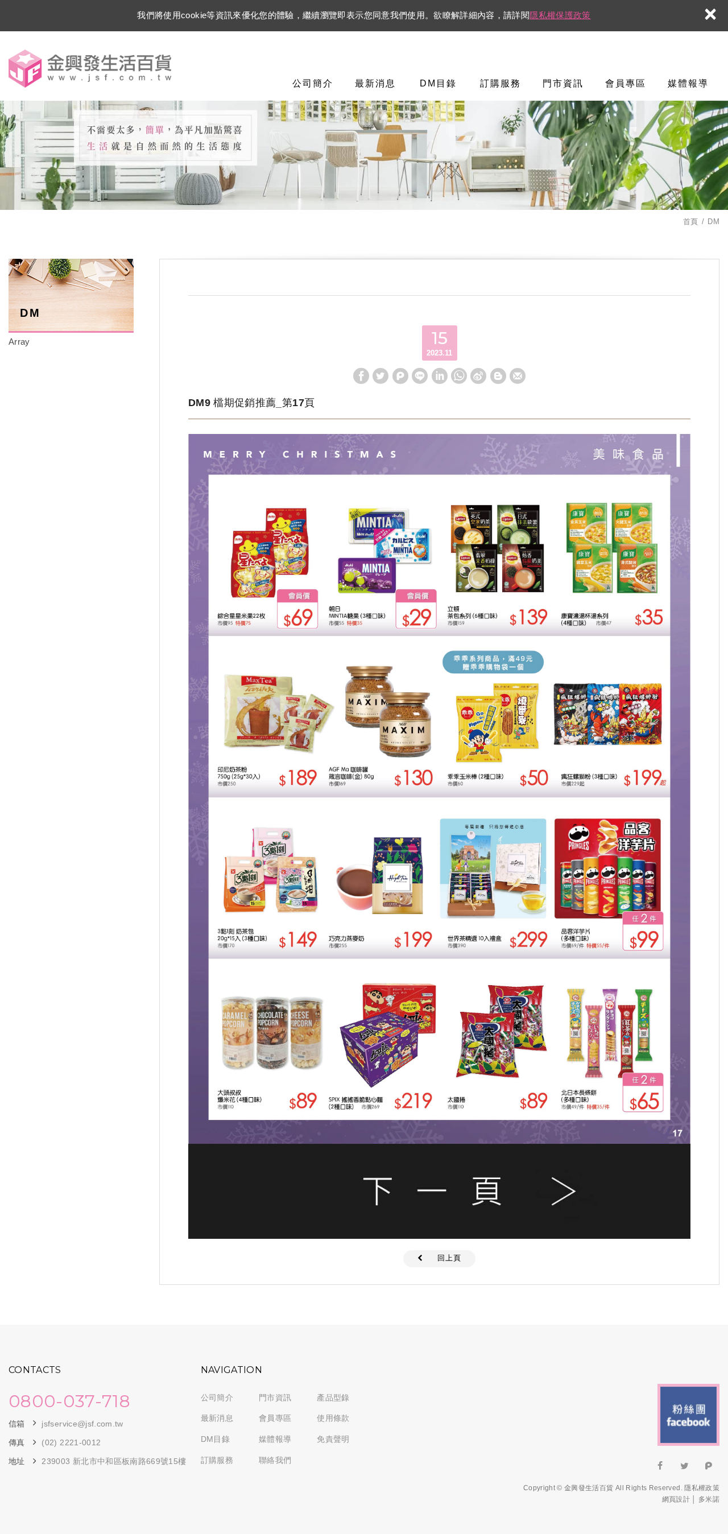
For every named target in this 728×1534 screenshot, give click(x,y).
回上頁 (449, 1258)
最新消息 (375, 83)
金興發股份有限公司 (90, 68)
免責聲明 (333, 1439)
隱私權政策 (701, 1488)
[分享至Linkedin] (439, 375)
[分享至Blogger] (498, 375)
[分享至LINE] (419, 375)
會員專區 (625, 83)
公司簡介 (312, 83)
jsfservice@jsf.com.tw (82, 1423)
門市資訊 (563, 83)
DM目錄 (438, 83)
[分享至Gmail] (517, 375)
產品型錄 (333, 1397)
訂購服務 (500, 83)
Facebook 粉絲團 (688, 1415)
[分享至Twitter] (380, 375)
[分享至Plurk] (400, 375)
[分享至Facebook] (361, 375)
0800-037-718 (69, 1401)
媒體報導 (688, 83)
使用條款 (333, 1418)
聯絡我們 (275, 1460)
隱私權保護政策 (560, 15)
